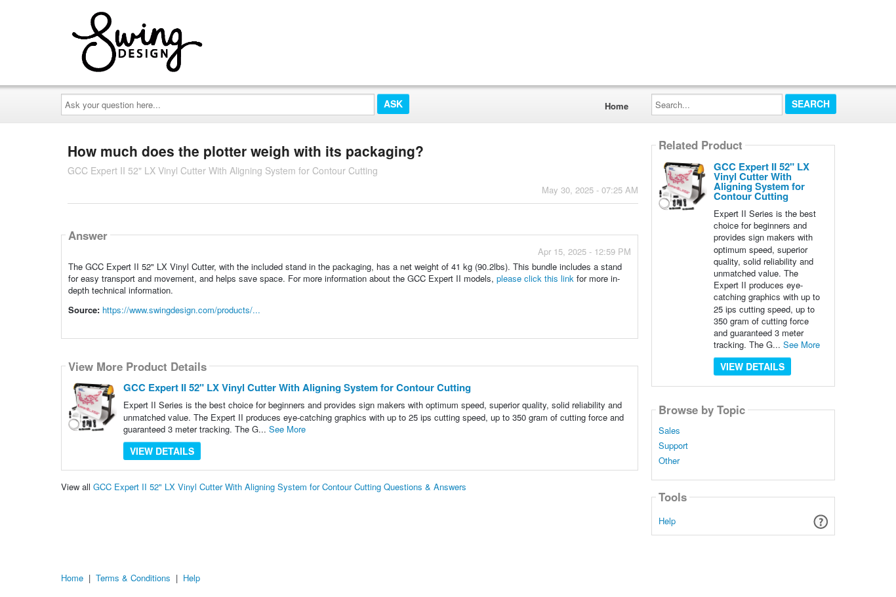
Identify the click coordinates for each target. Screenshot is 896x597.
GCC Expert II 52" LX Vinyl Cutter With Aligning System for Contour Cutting (297, 387)
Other (669, 460)
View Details (162, 450)
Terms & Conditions (133, 577)
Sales (669, 430)
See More (287, 429)
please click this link (535, 278)
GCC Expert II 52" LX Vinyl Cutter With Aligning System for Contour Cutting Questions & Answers (279, 486)
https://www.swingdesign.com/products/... (181, 309)
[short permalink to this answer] (513, 327)
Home (616, 106)
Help (667, 520)
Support (673, 445)
